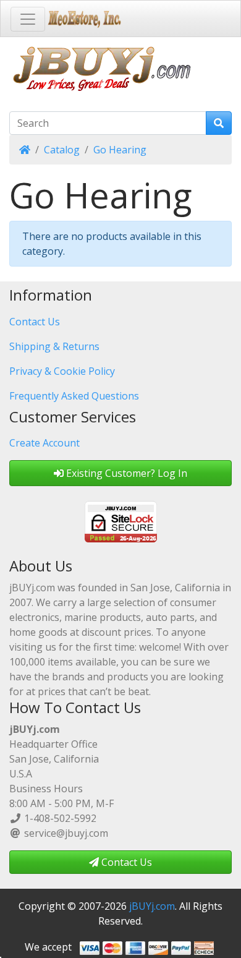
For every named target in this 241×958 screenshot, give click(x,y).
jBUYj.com (152, 906)
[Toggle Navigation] (28, 19)
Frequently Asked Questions (74, 396)
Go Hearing (119, 149)
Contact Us (34, 321)
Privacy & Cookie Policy (62, 371)
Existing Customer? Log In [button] (125, 473)
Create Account (44, 443)
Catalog (62, 149)
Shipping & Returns (54, 346)
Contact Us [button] (125, 862)
